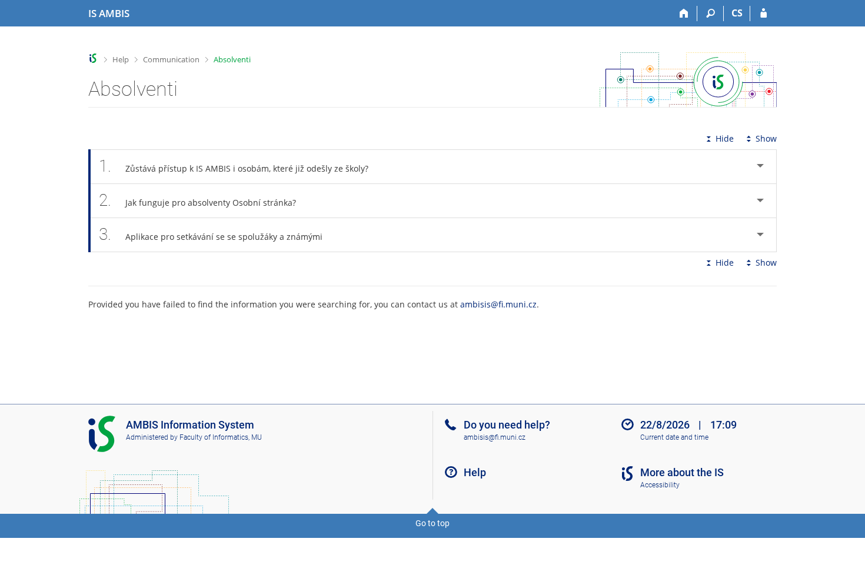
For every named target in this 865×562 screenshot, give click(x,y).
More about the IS (682, 472)
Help (120, 59)
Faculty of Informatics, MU (220, 437)
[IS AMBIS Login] (763, 13)
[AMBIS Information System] (93, 58)
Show (766, 138)
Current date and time (674, 437)
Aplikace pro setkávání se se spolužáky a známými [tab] (210, 234)
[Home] (684, 13)
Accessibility (660, 485)
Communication (171, 59)
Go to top (432, 523)
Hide (725, 138)
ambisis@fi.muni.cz (498, 304)
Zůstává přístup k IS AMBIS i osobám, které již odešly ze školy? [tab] (233, 166)
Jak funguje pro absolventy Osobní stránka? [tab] (197, 200)
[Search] (710, 13)
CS (737, 12)
